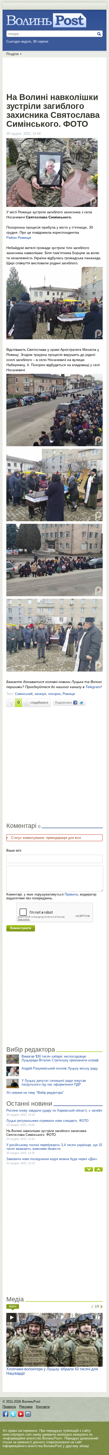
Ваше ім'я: (14, 850)
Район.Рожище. (19, 237)
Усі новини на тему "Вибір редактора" (35, 1093)
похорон (54, 694)
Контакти (43, 1407)
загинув (40, 694)
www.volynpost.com (17, 1434)
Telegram (93, 687)
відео (12, 1306)
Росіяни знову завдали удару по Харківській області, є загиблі (54, 1110)
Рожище (69, 694)
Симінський (23, 694)
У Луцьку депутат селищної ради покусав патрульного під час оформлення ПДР (54, 1082)
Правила (71, 894)
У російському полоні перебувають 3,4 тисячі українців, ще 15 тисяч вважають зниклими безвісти (54, 1147)
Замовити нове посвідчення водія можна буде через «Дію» (51, 1159)
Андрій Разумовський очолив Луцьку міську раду (60, 1068)
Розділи (14, 54)
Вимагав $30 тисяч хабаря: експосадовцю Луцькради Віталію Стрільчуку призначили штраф (60, 1058)
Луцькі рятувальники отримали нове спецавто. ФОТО (47, 1121)
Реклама (25, 1407)
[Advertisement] (54, 74)
